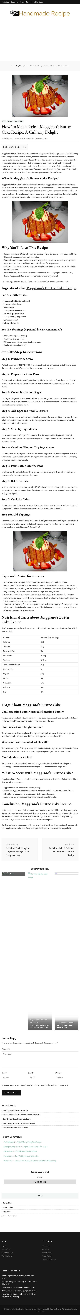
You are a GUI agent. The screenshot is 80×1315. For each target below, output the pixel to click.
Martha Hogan (7, 138)
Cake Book (43, 1019)
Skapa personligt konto (12, 1147)
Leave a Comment (41, 138)
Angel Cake (7, 121)
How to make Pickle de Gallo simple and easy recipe (22, 1115)
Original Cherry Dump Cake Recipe (28, 1142)
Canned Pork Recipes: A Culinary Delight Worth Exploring (35, 1161)
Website (58, 1073)
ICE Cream (18, 121)
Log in (4, 1246)
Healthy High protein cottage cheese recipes (19, 1123)
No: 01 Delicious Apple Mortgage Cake (64, 1026)
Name (4, 1073)
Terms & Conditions (37, 2)
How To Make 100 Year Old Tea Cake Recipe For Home (39, 1026)
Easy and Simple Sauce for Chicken (15, 1128)
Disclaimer (14, 2)
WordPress (73, 1309)
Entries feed (6, 1249)
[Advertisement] (40, 45)
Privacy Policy (24, 2)
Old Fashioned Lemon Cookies (26, 1151)
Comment (6, 1049)
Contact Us (5, 2)
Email (30, 1073)
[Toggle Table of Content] (23, 147)
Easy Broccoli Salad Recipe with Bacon (17, 1119)
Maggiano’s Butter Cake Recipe (14, 153)
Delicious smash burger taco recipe (15, 1110)
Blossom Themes (56, 1309)
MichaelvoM (8, 1151)
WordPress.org (7, 1256)
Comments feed (7, 1253)
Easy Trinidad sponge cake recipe (27, 1156)
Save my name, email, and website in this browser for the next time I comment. (36, 1085)
